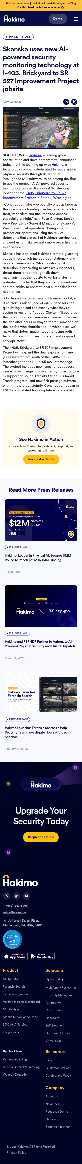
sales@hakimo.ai (14, 912)
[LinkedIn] (66, 102)
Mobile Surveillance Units (20, 1017)
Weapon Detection (15, 1074)
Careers (51, 1119)
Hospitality (53, 1018)
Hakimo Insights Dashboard (21, 1002)
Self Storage (54, 1025)
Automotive (53, 1003)
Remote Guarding (15, 1059)
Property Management (61, 995)
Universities (53, 1040)
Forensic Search (14, 986)
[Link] (14, 19)
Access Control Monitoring (21, 1067)
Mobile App (11, 1009)
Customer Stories (57, 1068)
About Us (52, 1096)
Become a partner (58, 1127)
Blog (49, 1060)
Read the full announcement (44, 7)
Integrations (11, 1032)
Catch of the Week (58, 1075)
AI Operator (11, 979)
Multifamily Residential (61, 987)
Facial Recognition (15, 994)
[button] (75, 18)
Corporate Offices (58, 1033)
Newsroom (53, 1104)
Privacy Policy (16, 1152)
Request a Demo (57, 1111)
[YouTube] (26, 896)
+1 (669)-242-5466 (15, 905)
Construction (54, 1010)
